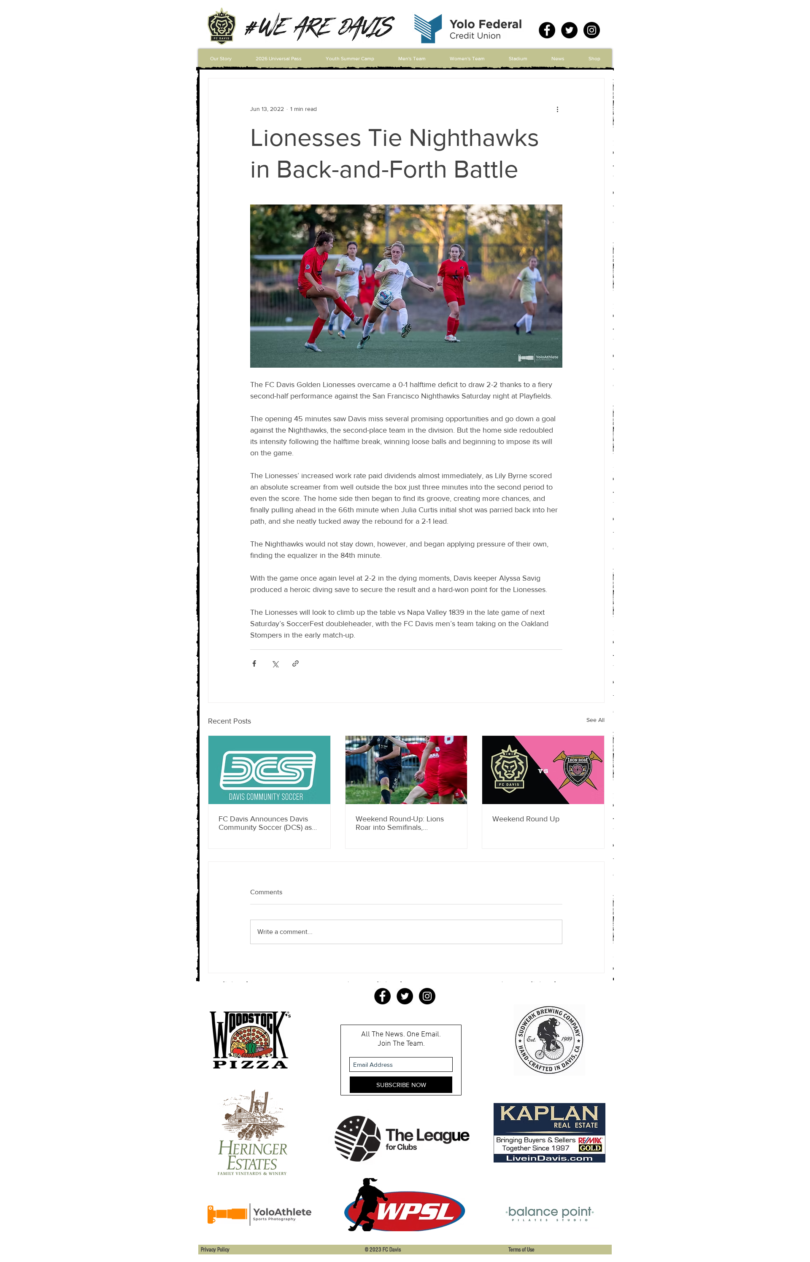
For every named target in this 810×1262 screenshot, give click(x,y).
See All (595, 719)
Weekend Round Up (525, 819)
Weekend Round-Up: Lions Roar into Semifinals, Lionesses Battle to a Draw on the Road (404, 823)
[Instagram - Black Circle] (591, 30)
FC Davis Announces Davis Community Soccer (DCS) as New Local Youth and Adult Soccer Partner (265, 823)
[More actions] (557, 109)
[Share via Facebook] (254, 663)
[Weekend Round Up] (543, 770)
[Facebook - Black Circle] (547, 30)
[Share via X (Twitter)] (275, 663)
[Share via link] (296, 663)
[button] (411, 58)
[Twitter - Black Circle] (569, 30)
